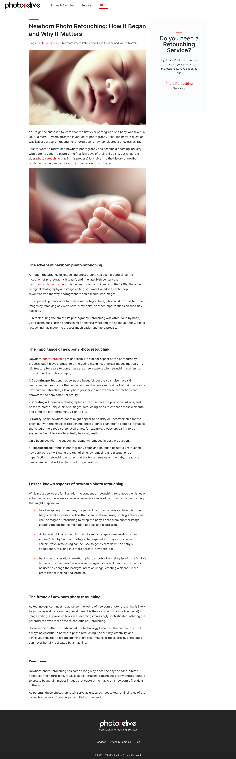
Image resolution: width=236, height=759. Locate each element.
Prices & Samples (62, 5)
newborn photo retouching (47, 284)
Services (87, 5)
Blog (103, 5)
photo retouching (48, 158)
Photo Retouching (48, 43)
